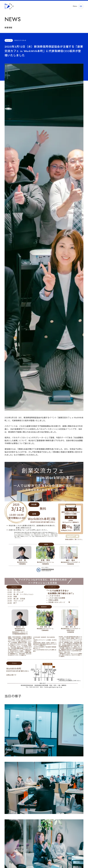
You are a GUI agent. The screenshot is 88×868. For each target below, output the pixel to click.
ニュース (8, 40)
